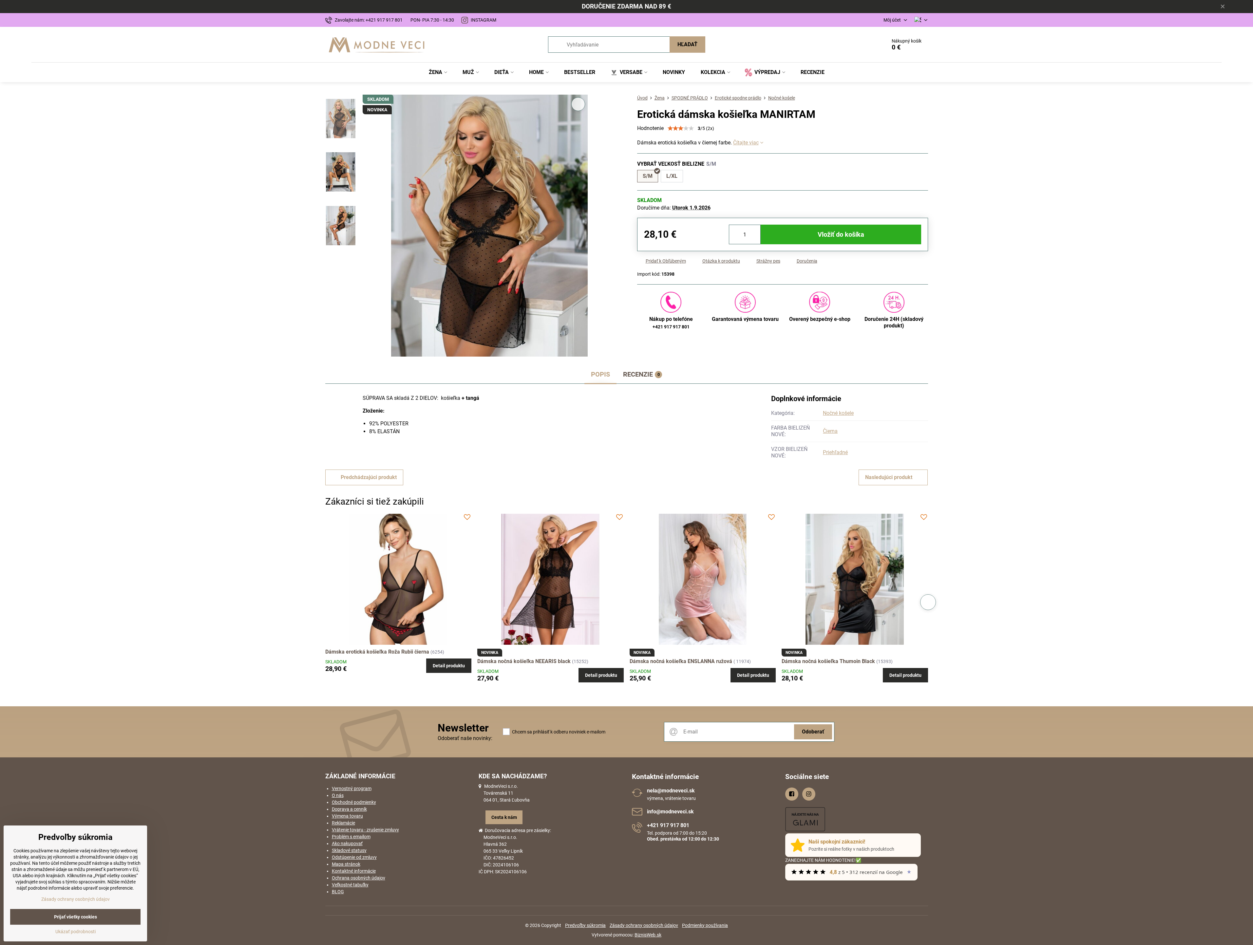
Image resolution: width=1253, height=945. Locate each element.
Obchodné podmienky (354, 802)
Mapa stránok (346, 864)
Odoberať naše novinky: (465, 738)
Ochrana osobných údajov (358, 877)
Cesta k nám (504, 817)
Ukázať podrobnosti (75, 931)
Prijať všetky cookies (75, 916)
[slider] (681, 128)
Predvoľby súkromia (585, 925)
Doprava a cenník (349, 809)
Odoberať (813, 732)
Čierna (830, 431)
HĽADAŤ (687, 44)
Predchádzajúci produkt (369, 477)
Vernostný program (351, 788)
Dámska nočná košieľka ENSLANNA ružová (681, 661)
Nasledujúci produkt (888, 477)
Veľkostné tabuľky (350, 884)
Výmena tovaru (347, 816)
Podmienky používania (705, 925)
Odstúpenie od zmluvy (354, 857)
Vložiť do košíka (841, 234)
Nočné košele (838, 413)
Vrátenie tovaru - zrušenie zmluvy (365, 829)
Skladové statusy (349, 850)
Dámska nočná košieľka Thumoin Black (828, 661)
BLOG (338, 891)
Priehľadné (835, 452)
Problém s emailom (351, 836)
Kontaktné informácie (354, 871)
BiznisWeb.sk (648, 934)
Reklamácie (343, 822)
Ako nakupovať (347, 843)
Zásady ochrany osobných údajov (644, 925)
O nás (338, 795)
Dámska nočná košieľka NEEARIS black (524, 661)
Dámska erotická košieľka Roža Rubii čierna (377, 652)
